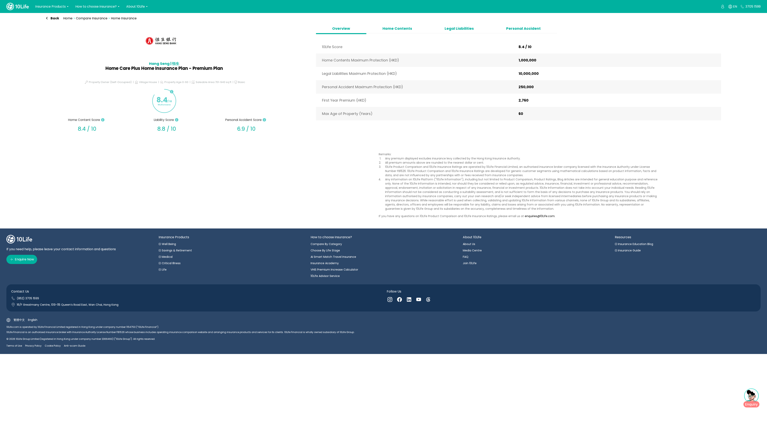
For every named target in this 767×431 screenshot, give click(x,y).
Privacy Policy (33, 345)
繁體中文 (19, 320)
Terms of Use (14, 345)
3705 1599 (753, 6)
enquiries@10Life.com (540, 216)
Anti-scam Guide (74, 345)
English (32, 320)
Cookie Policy (53, 345)
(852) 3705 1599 (28, 298)
